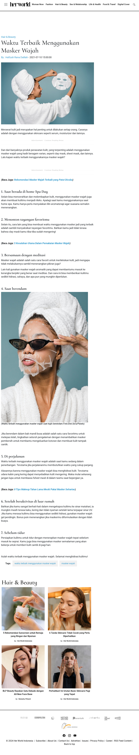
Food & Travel (109, 4)
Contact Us (63, 741)
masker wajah (68, 563)
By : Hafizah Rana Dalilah (14, 57)
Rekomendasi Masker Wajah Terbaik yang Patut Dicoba (43, 179)
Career (109, 741)
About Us (52, 741)
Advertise (75, 741)
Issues (85, 741)
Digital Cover (123, 4)
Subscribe (40, 741)
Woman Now (38, 4)
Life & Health (95, 4)
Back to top (69, 744)
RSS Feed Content (122, 741)
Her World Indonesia (24, 641)
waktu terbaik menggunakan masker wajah (35, 563)
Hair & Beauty (61, 4)
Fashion (49, 4)
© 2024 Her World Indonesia (20, 741)
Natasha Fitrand (25, 699)
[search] (134, 4)
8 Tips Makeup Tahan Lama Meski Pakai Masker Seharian (44, 489)
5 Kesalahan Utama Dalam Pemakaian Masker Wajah (42, 243)
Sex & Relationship (78, 4)
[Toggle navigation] (6, 4)
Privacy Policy (97, 741)
